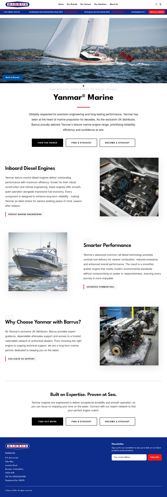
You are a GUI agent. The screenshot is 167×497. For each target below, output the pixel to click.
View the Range (47, 142)
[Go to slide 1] (83, 86)
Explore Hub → (66, 12)
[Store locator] (160, 4)
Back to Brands (12, 78)
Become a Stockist (117, 142)
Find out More (47, 421)
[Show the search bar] (156, 4)
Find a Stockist (81, 142)
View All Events (157, 12)
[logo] (17, 4)
